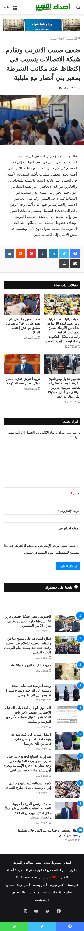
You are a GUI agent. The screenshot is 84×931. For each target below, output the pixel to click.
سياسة (68, 892)
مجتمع (10, 885)
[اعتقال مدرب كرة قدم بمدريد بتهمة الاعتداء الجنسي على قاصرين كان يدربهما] (67, 741)
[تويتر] (64, 253)
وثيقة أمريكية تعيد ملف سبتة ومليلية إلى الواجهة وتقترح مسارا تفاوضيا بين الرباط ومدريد (28, 690)
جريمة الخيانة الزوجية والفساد (30, 665)
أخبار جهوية (57, 38)
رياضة (46, 892)
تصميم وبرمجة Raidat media (34, 877)
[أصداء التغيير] (53, 7)
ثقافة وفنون (19, 892)
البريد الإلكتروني (69, 511)
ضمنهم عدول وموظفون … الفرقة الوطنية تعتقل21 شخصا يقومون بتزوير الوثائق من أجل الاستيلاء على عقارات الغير (62, 387)
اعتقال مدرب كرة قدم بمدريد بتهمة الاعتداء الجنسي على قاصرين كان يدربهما (31, 739)
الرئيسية (72, 38)
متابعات (34, 892)
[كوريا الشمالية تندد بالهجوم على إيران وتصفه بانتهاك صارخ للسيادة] (67, 789)
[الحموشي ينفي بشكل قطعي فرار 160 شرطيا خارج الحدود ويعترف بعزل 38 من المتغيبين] (67, 623)
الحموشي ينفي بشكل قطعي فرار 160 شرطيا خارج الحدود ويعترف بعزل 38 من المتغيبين (28, 621)
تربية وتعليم (42, 899)
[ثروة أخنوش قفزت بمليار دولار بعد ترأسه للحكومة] (22, 364)
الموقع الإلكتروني (69, 528)
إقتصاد (57, 892)
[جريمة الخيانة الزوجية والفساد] (67, 671)
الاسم (75, 493)
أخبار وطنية (40, 885)
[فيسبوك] (75, 253)
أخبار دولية (23, 885)
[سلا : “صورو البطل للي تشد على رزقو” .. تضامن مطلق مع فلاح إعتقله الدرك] (22, 304)
